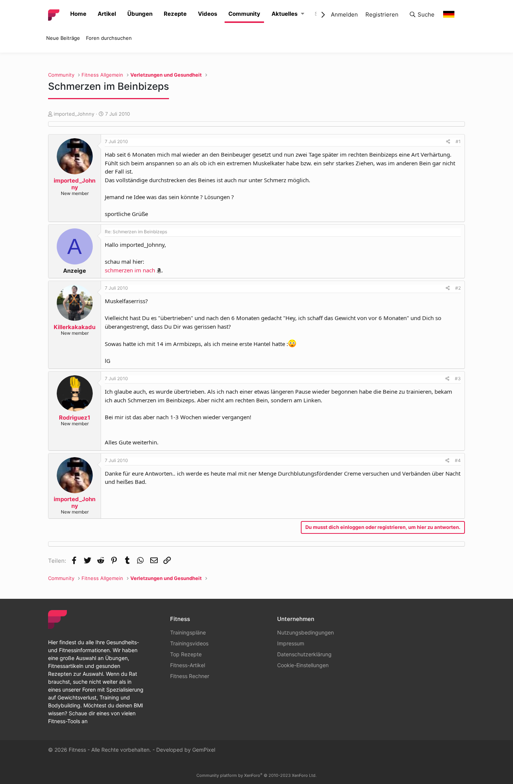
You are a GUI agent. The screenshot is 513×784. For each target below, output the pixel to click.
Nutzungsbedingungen (305, 632)
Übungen (139, 13)
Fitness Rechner (189, 676)
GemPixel (203, 749)
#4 (458, 460)
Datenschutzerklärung (304, 654)
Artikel (107, 13)
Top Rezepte (186, 654)
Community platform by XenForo (256, 775)
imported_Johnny (74, 114)
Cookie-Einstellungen (303, 665)
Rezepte (175, 13)
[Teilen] (448, 141)
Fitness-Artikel (187, 665)
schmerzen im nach (130, 270)
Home (78, 13)
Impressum (290, 643)
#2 (458, 288)
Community (244, 13)
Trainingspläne (188, 632)
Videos (207, 13)
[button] (302, 14)
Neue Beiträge (63, 38)
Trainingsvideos (189, 643)
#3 (458, 378)
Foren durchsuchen (109, 38)
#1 (458, 141)
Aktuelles (284, 13)
